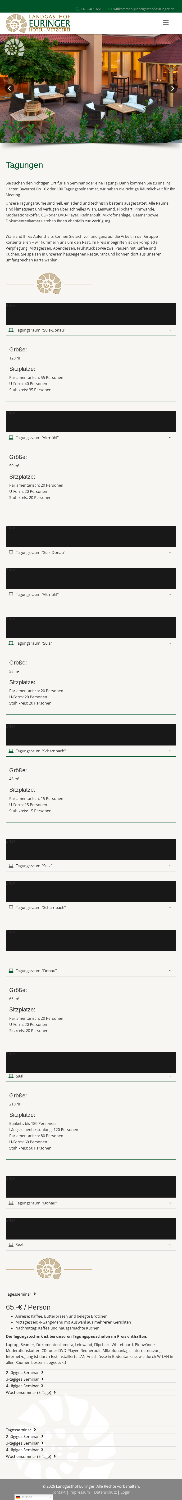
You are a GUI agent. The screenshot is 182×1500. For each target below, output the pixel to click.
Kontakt (59, 1492)
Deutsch (26, 1497)
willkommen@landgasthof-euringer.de (144, 9)
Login (125, 1492)
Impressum (80, 1492)
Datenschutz (105, 1492)
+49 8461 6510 (92, 9)
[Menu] (165, 23)
